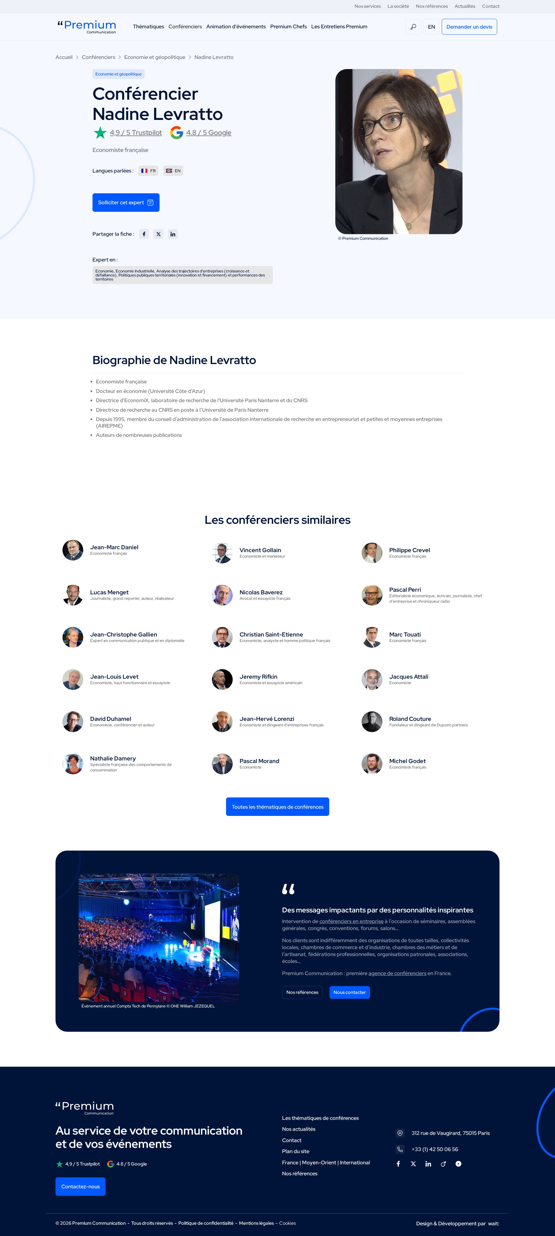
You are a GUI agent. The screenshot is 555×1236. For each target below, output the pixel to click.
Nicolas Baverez (261, 592)
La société (398, 6)
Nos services (368, 6)
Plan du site (295, 1151)
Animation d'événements (236, 26)
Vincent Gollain (260, 550)
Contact (491, 6)
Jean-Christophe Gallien (123, 634)
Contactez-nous (80, 1186)
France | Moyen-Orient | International (326, 1162)
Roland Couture (410, 719)
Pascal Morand (259, 761)
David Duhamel (110, 719)
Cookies (287, 1223)
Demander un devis (469, 26)
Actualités (465, 6)
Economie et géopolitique (154, 57)
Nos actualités (298, 1129)
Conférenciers (185, 26)
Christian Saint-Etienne (271, 634)
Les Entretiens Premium (339, 26)
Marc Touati (405, 634)
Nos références (432, 6)
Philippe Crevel (409, 550)
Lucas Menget (109, 592)
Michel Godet (407, 761)
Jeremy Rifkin (259, 676)
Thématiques (148, 26)
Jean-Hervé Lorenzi (267, 719)
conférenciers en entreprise (351, 921)
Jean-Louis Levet (114, 676)
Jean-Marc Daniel (114, 547)
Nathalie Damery (113, 758)
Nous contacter (350, 992)
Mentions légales (256, 1223)
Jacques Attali (408, 676)
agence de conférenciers (397, 973)
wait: (494, 1223)
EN (431, 26)
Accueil (64, 57)
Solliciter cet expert (121, 202)
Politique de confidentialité (206, 1223)
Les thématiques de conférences (320, 1118)
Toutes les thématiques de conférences (277, 806)
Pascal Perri (405, 589)
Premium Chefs (288, 26)
